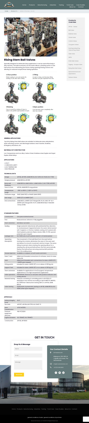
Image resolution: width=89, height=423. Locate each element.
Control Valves (73, 41)
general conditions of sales (35, 417)
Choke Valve (72, 37)
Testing (61, 5)
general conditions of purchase (53, 417)
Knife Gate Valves (73, 61)
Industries (53, 5)
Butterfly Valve (73, 34)
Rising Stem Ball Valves (75, 68)
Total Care (69, 5)
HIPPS (70, 57)
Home (24, 5)
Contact (81, 7)
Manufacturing (42, 5)
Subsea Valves (73, 77)
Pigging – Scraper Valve (75, 64)
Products (32, 5)
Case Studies (80, 5)
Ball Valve (71, 30)
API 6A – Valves (73, 26)
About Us (72, 7)
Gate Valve (72, 54)
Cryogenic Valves (74, 44)
